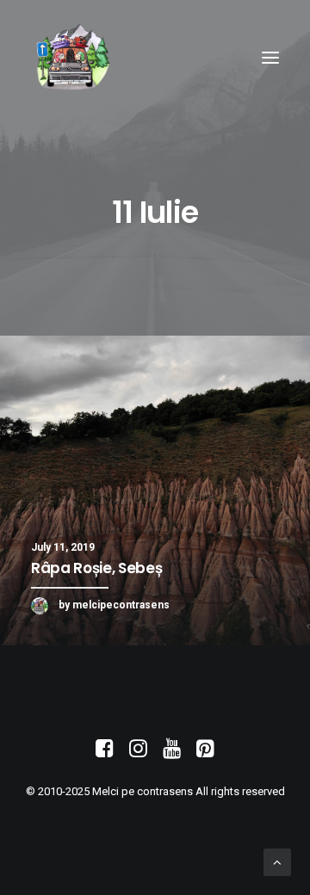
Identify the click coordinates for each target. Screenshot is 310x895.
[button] (270, 57)
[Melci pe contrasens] (73, 57)
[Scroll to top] (277, 861)
